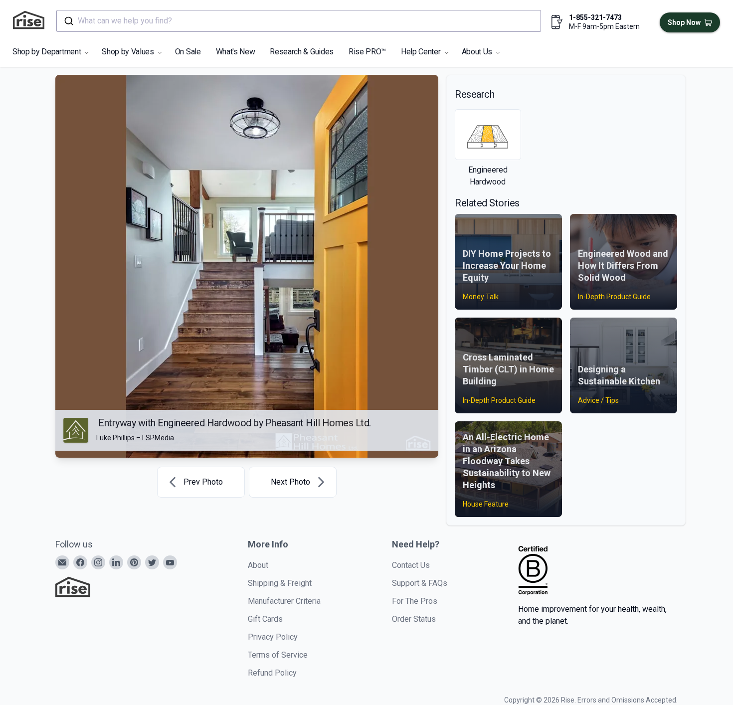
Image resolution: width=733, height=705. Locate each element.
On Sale (188, 51)
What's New (235, 51)
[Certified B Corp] (533, 570)
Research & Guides (302, 51)
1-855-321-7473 (595, 17)
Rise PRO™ (367, 51)
